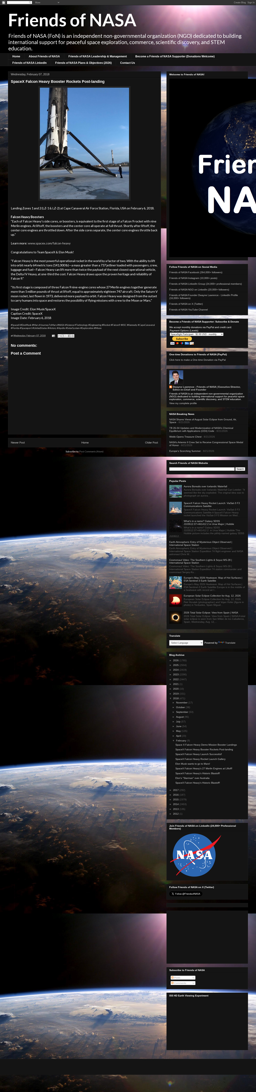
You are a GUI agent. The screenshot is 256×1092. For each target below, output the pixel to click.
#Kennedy (132, 325)
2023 (176, 674)
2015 (176, 799)
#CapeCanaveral (146, 325)
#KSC (123, 325)
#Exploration (87, 328)
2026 (176, 660)
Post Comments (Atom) (91, 451)
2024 (176, 669)
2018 (176, 698)
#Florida (15, 328)
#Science (69, 325)
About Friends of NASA (44, 56)
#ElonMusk (26, 325)
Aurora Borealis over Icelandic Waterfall (205, 486)
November (182, 702)
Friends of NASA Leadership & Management (97, 56)
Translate (230, 642)
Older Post (151, 442)
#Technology (81, 325)
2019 (176, 693)
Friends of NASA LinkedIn (29, 62)
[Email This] (59, 336)
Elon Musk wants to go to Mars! (192, 763)
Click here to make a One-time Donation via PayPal (197, 359)
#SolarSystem (73, 328)
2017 (176, 790)
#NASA (61, 325)
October (181, 707)
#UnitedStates (39, 328)
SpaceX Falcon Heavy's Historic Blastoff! (197, 773)
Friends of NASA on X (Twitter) (186, 303)
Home (16, 56)
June (179, 726)
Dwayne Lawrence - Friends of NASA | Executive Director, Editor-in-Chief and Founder (207, 388)
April (179, 735)
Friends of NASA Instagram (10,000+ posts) (193, 278)
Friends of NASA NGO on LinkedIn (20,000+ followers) (199, 289)
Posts (176, 977)
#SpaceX (15, 325)
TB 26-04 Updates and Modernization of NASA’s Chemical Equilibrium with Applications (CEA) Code (201, 429)
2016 (176, 794)
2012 (176, 813)
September (182, 712)
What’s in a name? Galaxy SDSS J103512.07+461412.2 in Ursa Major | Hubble (209, 522)
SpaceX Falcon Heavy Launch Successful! (198, 754)
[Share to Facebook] (69, 336)
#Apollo (61, 328)
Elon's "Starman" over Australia (192, 778)
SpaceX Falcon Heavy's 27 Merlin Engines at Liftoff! (203, 768)
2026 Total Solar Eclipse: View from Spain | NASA (211, 612)
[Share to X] (66, 336)
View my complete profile (183, 403)
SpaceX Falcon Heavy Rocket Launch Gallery (200, 759)
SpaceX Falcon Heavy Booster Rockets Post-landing (204, 749)
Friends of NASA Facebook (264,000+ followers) (195, 272)
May (178, 731)
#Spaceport (26, 328)
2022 (176, 679)
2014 (176, 804)
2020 (176, 688)
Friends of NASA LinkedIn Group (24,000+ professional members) (205, 283)
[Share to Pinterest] (72, 336)
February (181, 740)
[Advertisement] (207, 936)
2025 (176, 665)
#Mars (35, 325)
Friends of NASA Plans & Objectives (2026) (83, 62)
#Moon (98, 328)
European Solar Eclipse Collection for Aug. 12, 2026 (212, 595)
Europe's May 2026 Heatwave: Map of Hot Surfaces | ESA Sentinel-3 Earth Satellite (213, 579)
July (178, 721)
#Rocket (106, 325)
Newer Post (18, 442)
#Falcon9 (115, 325)
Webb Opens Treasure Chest (185, 436)
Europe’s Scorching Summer (185, 451)
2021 (176, 684)
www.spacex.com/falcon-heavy (49, 243)
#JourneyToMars (48, 325)
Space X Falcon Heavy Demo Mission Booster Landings (206, 744)
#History (52, 328)
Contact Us (127, 62)
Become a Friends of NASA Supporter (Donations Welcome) (175, 56)
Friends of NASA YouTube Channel (188, 309)
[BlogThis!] (62, 336)
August (180, 716)
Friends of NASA (72, 19)
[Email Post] (53, 335)
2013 (176, 809)
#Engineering (94, 325)
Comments (179, 983)
